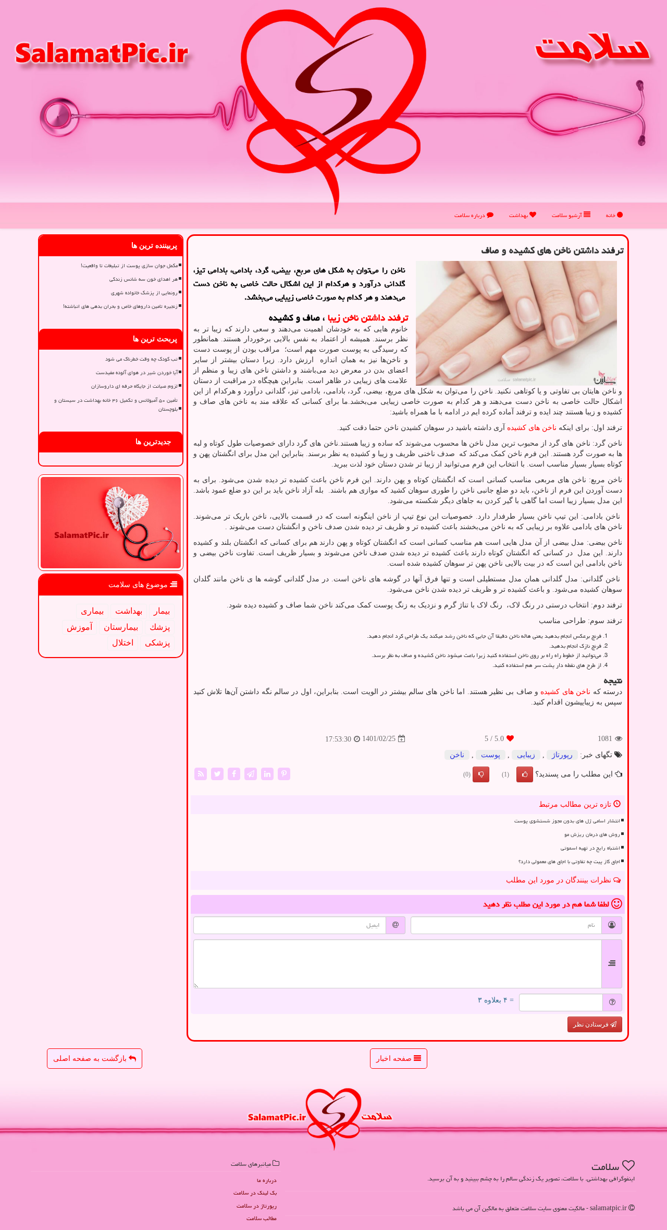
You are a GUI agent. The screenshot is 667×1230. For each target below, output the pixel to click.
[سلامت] (333, 111)
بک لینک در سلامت (255, 1192)
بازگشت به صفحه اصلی (91, 1058)
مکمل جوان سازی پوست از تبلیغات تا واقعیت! (129, 265)
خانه (611, 215)
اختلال (122, 642)
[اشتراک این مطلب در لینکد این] (267, 773)
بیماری (92, 610)
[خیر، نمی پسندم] (481, 774)
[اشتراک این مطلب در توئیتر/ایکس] (217, 773)
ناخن (457, 755)
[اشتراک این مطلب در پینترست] (284, 773)
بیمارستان (121, 627)
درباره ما (267, 1180)
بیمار (162, 610)
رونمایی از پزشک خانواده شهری (144, 293)
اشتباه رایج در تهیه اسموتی (590, 848)
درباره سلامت (470, 215)
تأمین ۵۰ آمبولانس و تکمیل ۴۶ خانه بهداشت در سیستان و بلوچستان (116, 404)
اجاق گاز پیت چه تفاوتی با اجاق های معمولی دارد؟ (569, 861)
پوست (490, 755)
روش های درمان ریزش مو (592, 834)
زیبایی (526, 755)
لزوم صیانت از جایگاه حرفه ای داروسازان (134, 386)
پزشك (160, 627)
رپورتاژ (562, 755)
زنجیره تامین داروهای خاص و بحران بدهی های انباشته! (120, 306)
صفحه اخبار (395, 1058)
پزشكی (157, 642)
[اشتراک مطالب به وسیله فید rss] (200, 773)
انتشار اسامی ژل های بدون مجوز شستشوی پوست (567, 821)
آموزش (79, 627)
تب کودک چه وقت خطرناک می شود (141, 359)
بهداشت (519, 215)
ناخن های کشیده (532, 428)
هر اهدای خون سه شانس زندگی (143, 279)
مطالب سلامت (261, 1218)
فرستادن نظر (591, 1024)
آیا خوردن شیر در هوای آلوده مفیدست (137, 372)
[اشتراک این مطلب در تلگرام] (250, 773)
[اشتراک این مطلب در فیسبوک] (234, 773)
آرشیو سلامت (568, 215)
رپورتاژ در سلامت (257, 1205)
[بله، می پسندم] (524, 774)
